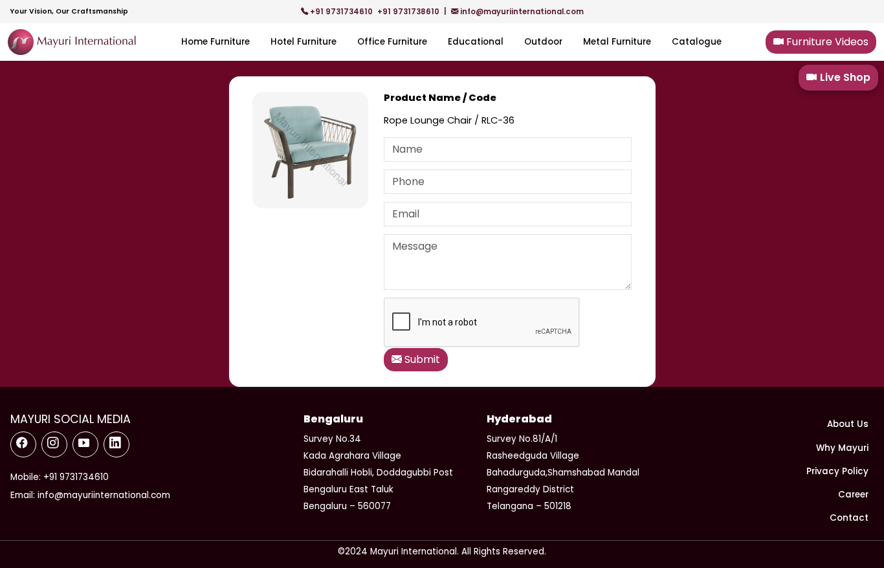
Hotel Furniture (304, 42)
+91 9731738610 (409, 11)
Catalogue (697, 42)
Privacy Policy (837, 471)
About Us (847, 424)
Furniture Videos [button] (826, 41)
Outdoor (543, 42)
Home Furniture (215, 42)
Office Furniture (392, 42)
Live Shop (845, 77)
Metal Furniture (617, 42)
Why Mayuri (842, 448)
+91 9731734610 (341, 11)
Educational (475, 42)
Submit (421, 359)
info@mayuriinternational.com (521, 11)
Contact (849, 518)
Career (853, 494)
